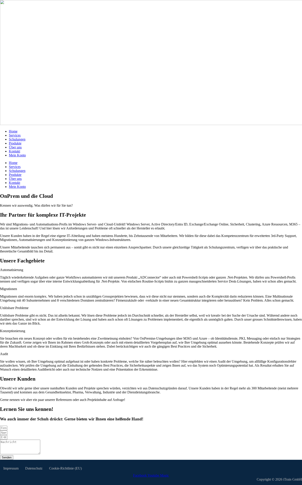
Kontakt (14, 151)
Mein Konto (17, 155)
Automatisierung (11, 270)
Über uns (15, 147)
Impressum (11, 468)
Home (13, 131)
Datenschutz (33, 468)
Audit (4, 354)
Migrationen (8, 289)
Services (15, 135)
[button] (151, 270)
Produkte (15, 143)
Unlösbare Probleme (14, 308)
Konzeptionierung (12, 331)
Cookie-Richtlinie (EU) (65, 468)
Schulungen (17, 139)
